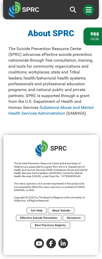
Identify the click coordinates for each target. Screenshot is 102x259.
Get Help (36, 210)
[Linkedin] (63, 243)
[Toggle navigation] (88, 9)
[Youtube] (39, 243)
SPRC (58, 148)
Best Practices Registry (50, 225)
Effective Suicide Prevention (38, 218)
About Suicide (61, 210)
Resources (74, 218)
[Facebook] (51, 243)
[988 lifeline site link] (92, 36)
